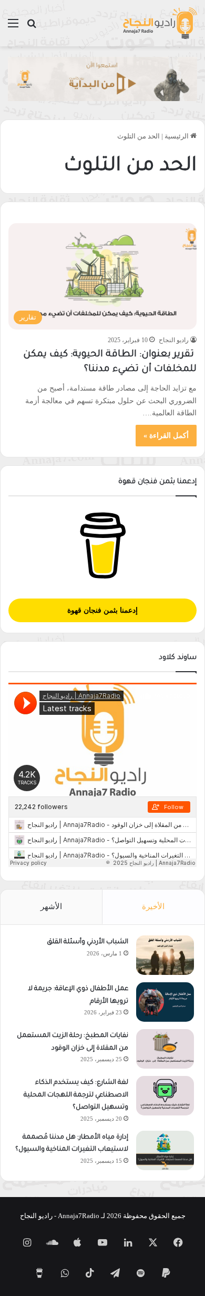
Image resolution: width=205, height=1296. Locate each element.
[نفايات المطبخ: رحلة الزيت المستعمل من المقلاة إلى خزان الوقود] (165, 1049)
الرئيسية (177, 136)
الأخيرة (153, 906)
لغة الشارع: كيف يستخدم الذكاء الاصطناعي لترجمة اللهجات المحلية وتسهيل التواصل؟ (76, 1095)
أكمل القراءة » (166, 436)
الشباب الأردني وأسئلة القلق (87, 942)
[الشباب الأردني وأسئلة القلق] (165, 955)
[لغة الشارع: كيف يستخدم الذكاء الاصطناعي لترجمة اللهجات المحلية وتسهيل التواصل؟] (165, 1095)
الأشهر (51, 906)
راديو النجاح (174, 340)
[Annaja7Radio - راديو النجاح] (159, 23)
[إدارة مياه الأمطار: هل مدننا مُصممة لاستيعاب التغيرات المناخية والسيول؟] (165, 1150)
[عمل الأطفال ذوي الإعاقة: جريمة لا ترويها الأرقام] (165, 1002)
